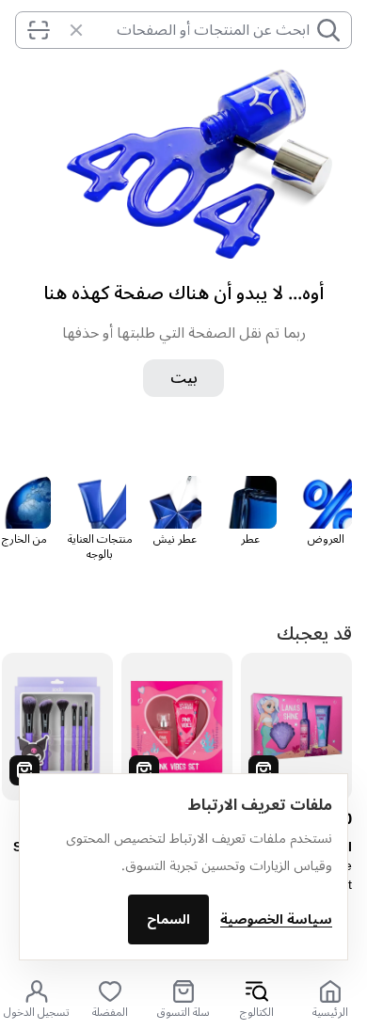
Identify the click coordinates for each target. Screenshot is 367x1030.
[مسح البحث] (67, 30)
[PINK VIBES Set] (176, 726)
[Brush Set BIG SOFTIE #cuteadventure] (57, 726)
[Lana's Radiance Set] (296, 726)
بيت (184, 378)
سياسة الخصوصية (276, 919)
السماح (168, 919)
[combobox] (200, 30)
